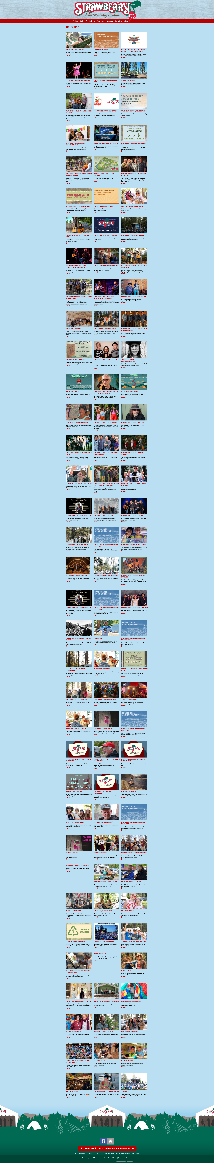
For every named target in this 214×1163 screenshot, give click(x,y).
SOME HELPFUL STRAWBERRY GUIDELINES (134, 853)
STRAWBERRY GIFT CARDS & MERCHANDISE (102, 792)
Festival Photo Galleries (110, 1158)
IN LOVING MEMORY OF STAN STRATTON (106, 1091)
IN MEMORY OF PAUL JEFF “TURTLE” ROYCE (79, 483)
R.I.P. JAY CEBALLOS (99, 1060)
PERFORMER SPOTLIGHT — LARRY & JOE (133, 296)
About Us (127, 21)
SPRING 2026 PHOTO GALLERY (75, 49)
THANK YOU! (125, 1091)
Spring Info (83, 21)
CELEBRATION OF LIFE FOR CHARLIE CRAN (78, 515)
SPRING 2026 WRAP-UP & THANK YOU (78, 80)
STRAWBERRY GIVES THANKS (75, 822)
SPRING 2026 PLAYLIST (73, 391)
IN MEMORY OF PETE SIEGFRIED (103, 1031)
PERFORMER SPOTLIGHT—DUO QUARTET (134, 515)
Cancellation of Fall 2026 (101, 49)
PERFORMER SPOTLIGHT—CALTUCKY (105, 515)
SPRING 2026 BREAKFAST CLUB (103, 206)
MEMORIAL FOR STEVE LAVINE (75, 359)
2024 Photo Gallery (72, 1091)
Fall (94, 1158)
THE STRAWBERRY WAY (73, 911)
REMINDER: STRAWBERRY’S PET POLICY (78, 865)
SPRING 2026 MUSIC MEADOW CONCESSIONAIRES (75, 144)
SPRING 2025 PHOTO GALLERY (103, 911)
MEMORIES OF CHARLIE (128, 791)
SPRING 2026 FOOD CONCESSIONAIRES (106, 266)
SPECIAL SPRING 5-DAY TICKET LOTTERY (78, 206)
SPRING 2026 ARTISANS (73, 328)
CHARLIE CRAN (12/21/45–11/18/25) (104, 822)
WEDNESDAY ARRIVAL (128, 80)
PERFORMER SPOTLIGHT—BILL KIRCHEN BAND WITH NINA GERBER (106, 392)
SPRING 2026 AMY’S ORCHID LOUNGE (105, 235)
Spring (89, 1158)
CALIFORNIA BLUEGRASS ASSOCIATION (106, 143)
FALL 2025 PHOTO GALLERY (74, 791)
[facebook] (103, 1141)
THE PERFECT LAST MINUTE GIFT (76, 728)
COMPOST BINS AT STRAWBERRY (76, 941)
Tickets (75, 21)
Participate (109, 21)
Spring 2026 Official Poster (129, 391)
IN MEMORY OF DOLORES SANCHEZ (77, 422)
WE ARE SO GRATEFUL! (101, 853)
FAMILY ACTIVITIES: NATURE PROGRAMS (78, 1001)
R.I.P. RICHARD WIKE (127, 1060)
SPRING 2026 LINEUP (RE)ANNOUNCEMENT (128, 360)
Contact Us (129, 1158)
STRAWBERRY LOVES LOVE (74, 1031)
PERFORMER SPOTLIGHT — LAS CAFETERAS (134, 607)
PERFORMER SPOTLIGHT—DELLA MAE (105, 422)
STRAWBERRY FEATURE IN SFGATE (104, 941)
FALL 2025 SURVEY (71, 853)
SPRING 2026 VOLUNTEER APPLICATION (133, 545)
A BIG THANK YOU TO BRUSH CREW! (105, 328)
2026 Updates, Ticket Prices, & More (105, 699)
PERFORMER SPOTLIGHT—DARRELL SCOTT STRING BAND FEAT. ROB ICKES (107, 484)
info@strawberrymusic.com (127, 1153)
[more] (68, 55)
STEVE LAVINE (98, 638)
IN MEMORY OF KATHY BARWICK (131, 882)
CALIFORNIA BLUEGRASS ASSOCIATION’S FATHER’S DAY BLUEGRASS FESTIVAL (133, 50)
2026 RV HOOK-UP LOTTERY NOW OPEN (106, 575)
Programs (100, 21)
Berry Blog (118, 21)
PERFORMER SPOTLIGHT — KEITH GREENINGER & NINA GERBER (104, 297)
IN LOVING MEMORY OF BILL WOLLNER (105, 882)
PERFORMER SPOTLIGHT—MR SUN (76, 575)
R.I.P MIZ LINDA (126, 970)
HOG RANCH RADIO (100, 954)
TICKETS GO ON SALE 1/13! (129, 699)
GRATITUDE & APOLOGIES (102, 669)
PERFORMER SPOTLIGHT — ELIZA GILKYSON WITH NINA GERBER (76, 266)
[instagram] (110, 1141)
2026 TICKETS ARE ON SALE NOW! (76, 699)
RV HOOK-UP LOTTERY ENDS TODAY (77, 545)
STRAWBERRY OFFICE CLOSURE (103, 728)
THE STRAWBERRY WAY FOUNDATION (105, 111)
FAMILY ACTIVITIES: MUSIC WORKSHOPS (106, 1001)
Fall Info (92, 21)
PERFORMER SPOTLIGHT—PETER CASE (133, 422)
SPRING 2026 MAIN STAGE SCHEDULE (132, 235)
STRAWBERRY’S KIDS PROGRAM (131, 1001)
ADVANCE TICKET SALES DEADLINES (132, 206)
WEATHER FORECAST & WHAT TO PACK (133, 111)
